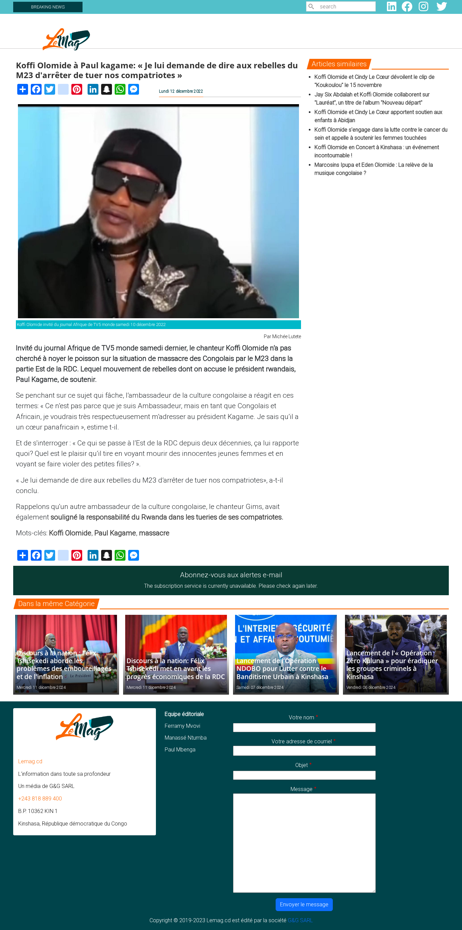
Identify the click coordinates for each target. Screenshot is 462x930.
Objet (301, 765)
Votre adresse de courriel (302, 741)
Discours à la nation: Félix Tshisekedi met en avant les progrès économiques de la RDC (175, 668)
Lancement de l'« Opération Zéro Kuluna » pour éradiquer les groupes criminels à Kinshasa (392, 664)
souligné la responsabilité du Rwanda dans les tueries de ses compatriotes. (167, 517)
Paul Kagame (115, 533)
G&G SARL (300, 920)
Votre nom (301, 717)
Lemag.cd (30, 761)
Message (302, 789)
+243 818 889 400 (40, 798)
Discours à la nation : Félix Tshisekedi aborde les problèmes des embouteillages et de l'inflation (64, 664)
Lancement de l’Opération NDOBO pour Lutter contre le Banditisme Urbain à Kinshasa (282, 668)
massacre (154, 533)
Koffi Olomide (70, 533)
